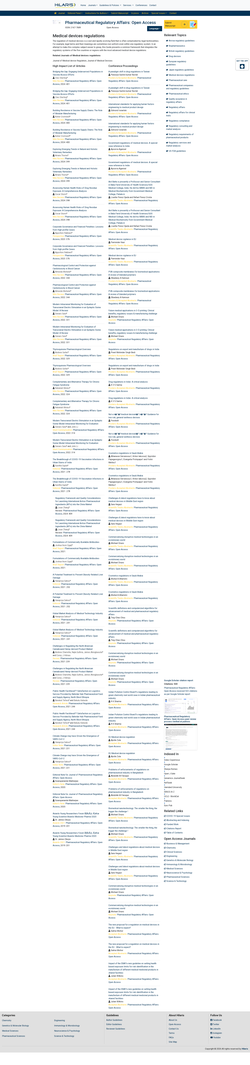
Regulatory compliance (178, 121)
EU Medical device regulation (121, 737)
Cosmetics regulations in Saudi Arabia (125, 453)
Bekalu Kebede (81, 700)
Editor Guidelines (114, 1024)
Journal (61, 13)
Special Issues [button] (158, 13)
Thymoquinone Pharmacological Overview (72, 349)
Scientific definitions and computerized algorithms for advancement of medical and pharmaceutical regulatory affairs (133, 611)
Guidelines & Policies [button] (109, 5)
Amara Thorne (61, 155)
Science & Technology (64, 1036)
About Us (173, 1020)
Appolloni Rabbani (63, 233)
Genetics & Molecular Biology (15, 1025)
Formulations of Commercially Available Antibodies (76, 542)
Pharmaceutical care (177, 80)
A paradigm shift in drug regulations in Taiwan (129, 71)
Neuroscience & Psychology (67, 1031)
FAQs (171, 1037)
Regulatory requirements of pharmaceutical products (180, 136)
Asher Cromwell (62, 116)
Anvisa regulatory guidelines (181, 40)
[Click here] (65, 5)
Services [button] (127, 5)
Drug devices (174, 56)
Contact (152, 5)
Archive (145, 13)
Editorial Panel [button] (74, 13)
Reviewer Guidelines (115, 1029)
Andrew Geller (61, 352)
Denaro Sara (60, 313)
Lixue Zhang (63, 507)
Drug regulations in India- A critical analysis (128, 382)
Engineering (59, 1020)
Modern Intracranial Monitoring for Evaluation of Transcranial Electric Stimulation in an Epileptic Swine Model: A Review (77, 307)
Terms (171, 1033)
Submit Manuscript (119, 13)
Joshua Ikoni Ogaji (63, 545)
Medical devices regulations (181, 75)
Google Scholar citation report (178, 680)
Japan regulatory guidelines (181, 70)
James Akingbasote (93, 652)
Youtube (217, 1037)
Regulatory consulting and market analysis (179, 127)
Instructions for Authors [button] (96, 13)
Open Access (175, 1024)
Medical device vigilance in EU (122, 239)
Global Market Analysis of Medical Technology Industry (78, 613)
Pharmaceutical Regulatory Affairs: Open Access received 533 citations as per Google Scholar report (180, 691)
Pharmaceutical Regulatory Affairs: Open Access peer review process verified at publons (180, 719)
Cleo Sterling (61, 78)
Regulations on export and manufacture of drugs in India (133, 349)
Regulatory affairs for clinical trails (180, 114)
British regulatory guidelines (181, 51)
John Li (74, 427)
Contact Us (174, 1029)
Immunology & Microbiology (67, 1025)
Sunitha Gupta (61, 465)
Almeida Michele (62, 272)
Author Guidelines (114, 1020)
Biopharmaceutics (176, 46)
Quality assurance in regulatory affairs (176, 100)
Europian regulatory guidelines (176, 63)
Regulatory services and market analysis (178, 144)
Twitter (215, 1024)
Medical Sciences (10, 1031)
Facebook (217, 1020)
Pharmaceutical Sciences (13, 1036)
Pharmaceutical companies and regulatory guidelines (179, 87)
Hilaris (245, 1049)
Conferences (141, 5)
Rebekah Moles (62, 388)
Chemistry (6, 1020)
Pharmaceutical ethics (178, 94)
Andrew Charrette (63, 652)
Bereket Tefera (62, 700)
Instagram (217, 1033)
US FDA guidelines (177, 151)
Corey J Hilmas (63, 655)
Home (83, 5)
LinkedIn (216, 1029)
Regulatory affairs (176, 107)
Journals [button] (92, 5)
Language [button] (154, 28)
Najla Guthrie (77, 652)
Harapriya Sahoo (62, 581)
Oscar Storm (60, 194)
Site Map (173, 1042)
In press (135, 13)
